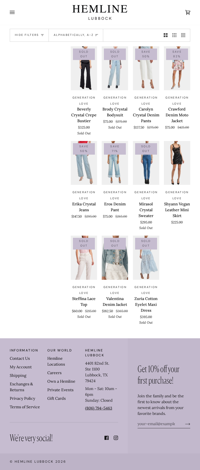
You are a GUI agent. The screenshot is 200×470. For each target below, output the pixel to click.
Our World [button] (59, 350)
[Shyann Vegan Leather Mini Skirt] (177, 163)
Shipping (18, 375)
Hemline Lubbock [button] (94, 352)
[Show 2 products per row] (165, 35)
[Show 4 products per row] (184, 35)
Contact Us (20, 358)
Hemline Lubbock (34, 462)
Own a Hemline (61, 381)
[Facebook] (106, 438)
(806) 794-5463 (98, 408)
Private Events (60, 389)
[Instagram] (116, 438)
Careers (54, 372)
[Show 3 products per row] (174, 35)
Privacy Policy (22, 398)
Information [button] (24, 350)
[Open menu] (17, 12)
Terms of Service (25, 406)
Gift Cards (56, 398)
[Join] (183, 424)
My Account (21, 366)
